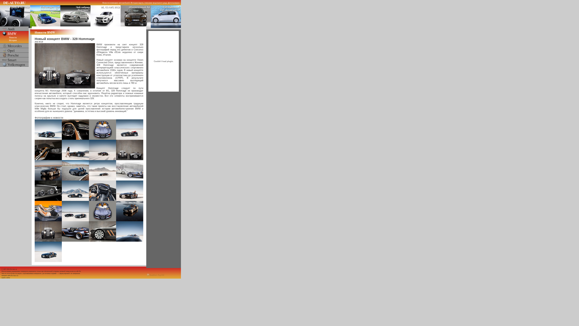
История (13, 40)
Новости (13, 37)
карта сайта (6, 277)
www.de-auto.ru (12, 273)
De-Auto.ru (13, 269)
